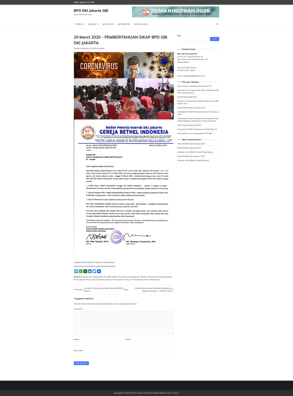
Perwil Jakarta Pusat (82, 279)
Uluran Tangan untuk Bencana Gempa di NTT (194, 86)
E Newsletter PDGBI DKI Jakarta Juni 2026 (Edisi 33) (197, 129)
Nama (77, 339)
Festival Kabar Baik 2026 (187, 97)
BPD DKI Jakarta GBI (91, 10)
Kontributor (123, 24)
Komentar (78, 309)
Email (129, 339)
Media (114, 277)
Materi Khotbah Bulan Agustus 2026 (191, 108)
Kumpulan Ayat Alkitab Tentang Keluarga (193, 160)
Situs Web (78, 350)
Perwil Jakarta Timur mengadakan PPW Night (194, 133)
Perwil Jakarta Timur (121, 279)
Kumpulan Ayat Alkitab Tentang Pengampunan (195, 152)
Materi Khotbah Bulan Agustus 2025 (191, 156)
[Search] (217, 24)
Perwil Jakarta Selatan (102, 279)
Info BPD (107, 277)
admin (102, 48)
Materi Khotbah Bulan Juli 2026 (189, 125)
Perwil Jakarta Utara (140, 279)
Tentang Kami (140, 24)
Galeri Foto (108, 24)
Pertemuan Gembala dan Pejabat (132, 277)
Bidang (92, 24)
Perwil (79, 24)
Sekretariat (154, 279)
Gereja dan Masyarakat (92, 277)
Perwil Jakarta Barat (163, 277)
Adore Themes (173, 393)
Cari (179, 35)
